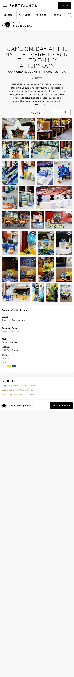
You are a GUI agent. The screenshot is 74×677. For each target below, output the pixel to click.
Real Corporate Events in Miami (17, 394)
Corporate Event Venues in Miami (18, 390)
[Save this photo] (32, 120)
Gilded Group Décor (23, 26)
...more (42, 104)
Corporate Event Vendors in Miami (19, 385)
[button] (12, 331)
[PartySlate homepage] (23, 5)
